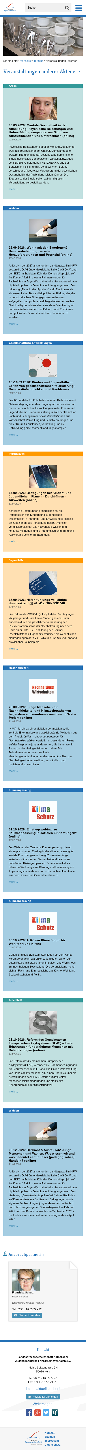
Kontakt (49, 1432)
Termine (38, 60)
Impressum (52, 1440)
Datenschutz (52, 1444)
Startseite (25, 60)
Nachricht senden (29, 1315)
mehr (12, 189)
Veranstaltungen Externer (61, 60)
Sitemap (50, 1436)
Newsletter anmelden (45, 1396)
